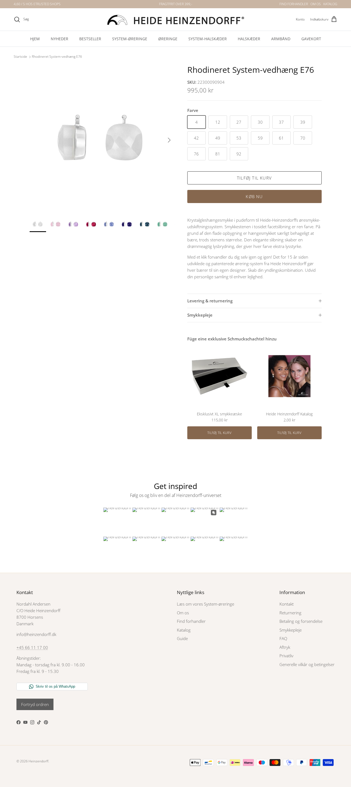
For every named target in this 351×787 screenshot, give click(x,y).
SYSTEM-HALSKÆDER (207, 38)
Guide (182, 638)
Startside (20, 56)
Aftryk (284, 647)
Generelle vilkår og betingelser (307, 664)
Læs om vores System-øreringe (205, 604)
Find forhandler (191, 621)
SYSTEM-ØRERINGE (129, 38)
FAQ (283, 638)
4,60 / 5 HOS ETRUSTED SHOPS (37, 4)
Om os (183, 612)
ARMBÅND (280, 38)
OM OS (315, 4)
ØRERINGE (167, 38)
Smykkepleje (200, 315)
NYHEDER (59, 38)
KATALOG (330, 4)
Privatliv (286, 655)
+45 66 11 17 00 (32, 647)
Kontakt (286, 604)
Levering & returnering (210, 300)
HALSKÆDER (249, 38)
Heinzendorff (38, 761)
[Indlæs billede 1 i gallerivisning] (102, 137)
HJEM (35, 38)
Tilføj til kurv (254, 178)
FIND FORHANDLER (293, 4)
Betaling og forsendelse (300, 621)
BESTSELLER (90, 38)
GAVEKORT (311, 38)
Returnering (290, 612)
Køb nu (254, 196)
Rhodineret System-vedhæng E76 (57, 56)
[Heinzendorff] (175, 19)
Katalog (184, 630)
